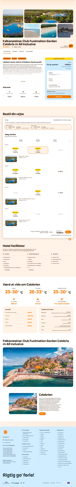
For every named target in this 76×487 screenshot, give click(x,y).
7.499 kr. (68, 65)
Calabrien (16, 47)
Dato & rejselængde (53, 85)
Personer (51, 79)
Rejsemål (51, 72)
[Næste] (47, 4)
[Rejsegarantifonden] (6, 483)
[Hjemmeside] (6, 4)
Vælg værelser (59, 96)
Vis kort (38, 367)
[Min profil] (71, 4)
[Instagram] (23, 483)
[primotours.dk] (5, 432)
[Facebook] (21, 483)
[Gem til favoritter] (71, 36)
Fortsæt (68, 232)
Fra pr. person (52, 65)
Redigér (51, 232)
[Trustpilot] (15, 483)
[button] (38, 159)
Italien (19, 47)
